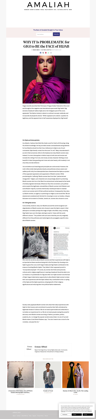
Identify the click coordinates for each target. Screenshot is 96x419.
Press (30, 415)
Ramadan (26, 9)
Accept (85, 414)
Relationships (49, 9)
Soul (55, 9)
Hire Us (46, 415)
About (14, 415)
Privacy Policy (40, 415)
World (42, 9)
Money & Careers (35, 9)
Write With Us (25, 415)
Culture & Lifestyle (62, 9)
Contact (19, 415)
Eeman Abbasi (41, 346)
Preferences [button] (90, 411)
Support (34, 415)
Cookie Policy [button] (63, 411)
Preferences (64, 414)
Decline (74, 414)
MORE (70, 9)
